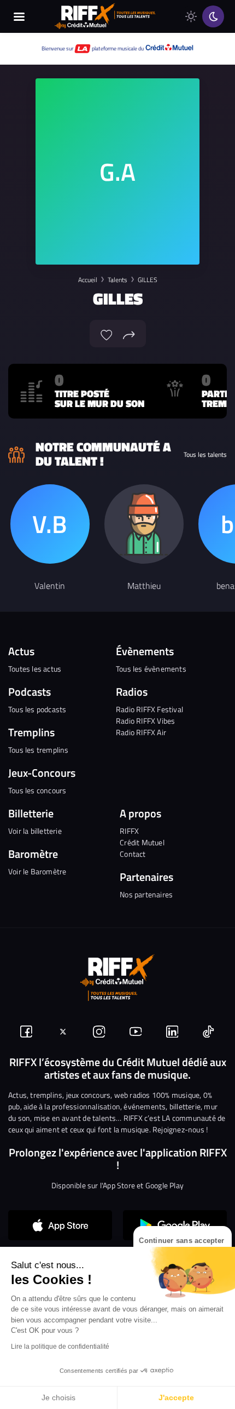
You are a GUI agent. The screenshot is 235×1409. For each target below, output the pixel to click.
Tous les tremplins (38, 749)
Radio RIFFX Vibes (145, 720)
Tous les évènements (151, 668)
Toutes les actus (34, 668)
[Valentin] (50, 524)
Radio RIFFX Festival (149, 709)
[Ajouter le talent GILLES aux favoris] (107, 333)
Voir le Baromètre (37, 871)
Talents (117, 279)
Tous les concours (37, 790)
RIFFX (129, 831)
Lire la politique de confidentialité (60, 1346)
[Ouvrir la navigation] (19, 16)
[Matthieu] (144, 524)
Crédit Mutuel (142, 842)
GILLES (147, 279)
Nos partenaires (146, 894)
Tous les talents (205, 455)
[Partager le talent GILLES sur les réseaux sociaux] (129, 333)
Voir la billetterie (35, 831)
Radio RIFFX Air (141, 732)
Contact (132, 854)
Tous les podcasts (37, 709)
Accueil (87, 279)
